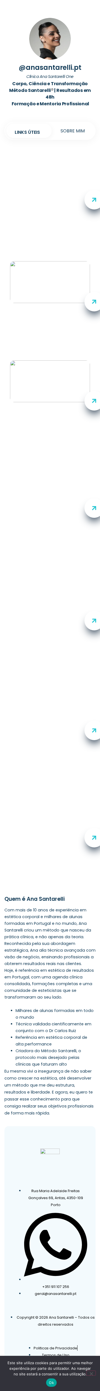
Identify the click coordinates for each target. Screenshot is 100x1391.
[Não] (91, 1373)
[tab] (27, 132)
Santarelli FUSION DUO (50, 409)
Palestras (50, 843)
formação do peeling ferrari (50, 623)
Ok (51, 1382)
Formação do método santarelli (50, 510)
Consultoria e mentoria (50, 733)
